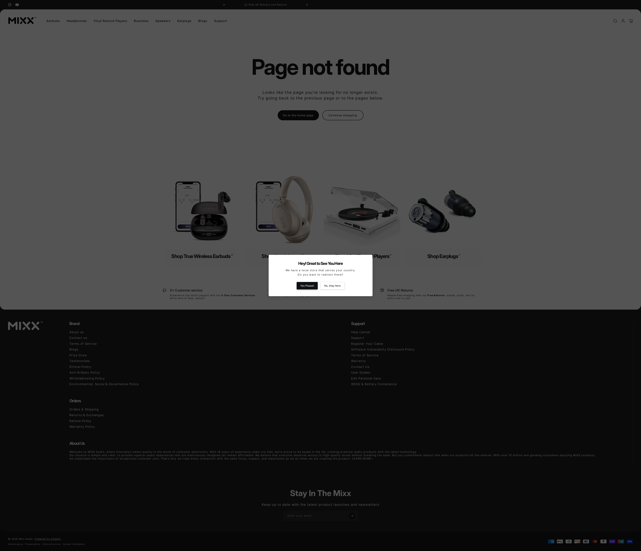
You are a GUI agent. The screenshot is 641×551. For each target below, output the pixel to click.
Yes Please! (307, 285)
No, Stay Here (332, 285)
